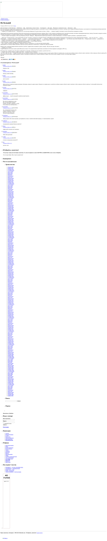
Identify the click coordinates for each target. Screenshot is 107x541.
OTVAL (4, 87)
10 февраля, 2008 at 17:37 (7, 116)
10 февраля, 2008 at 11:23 (7, 93)
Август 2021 (10, 198)
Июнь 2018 (10, 240)
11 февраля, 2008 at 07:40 (7, 132)
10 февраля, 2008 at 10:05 (7, 76)
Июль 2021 (10, 199)
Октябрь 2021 (11, 196)
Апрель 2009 (10, 363)
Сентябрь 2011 (11, 331)
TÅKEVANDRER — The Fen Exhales (13, 471)
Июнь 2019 (10, 227)
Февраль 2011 (11, 338)
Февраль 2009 (11, 365)
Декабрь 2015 (11, 274)
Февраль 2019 (11, 231)
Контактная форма (9, 434)
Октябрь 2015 (11, 276)
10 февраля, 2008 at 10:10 (7, 82)
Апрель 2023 (10, 176)
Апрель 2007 (10, 390)
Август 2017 (10, 251)
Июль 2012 (10, 319)
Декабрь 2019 (11, 220)
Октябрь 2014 (11, 289)
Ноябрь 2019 (10, 221)
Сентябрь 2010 (11, 344)
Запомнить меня (7, 423)
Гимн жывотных (8, 439)
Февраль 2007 (11, 392)
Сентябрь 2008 (11, 371)
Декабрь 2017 (11, 247)
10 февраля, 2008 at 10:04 (7, 71)
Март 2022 (10, 190)
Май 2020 (10, 215)
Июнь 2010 (10, 347)
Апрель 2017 (10, 256)
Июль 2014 (10, 293)
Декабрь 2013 (11, 300)
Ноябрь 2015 (10, 275)
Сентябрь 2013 (11, 304)
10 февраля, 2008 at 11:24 (7, 99)
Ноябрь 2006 (10, 395)
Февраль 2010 (11, 352)
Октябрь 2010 (11, 343)
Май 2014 (10, 295)
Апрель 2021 (10, 202)
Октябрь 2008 (11, 370)
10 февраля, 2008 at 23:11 (7, 127)
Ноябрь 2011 (10, 328)
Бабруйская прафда (9, 445)
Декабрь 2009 (11, 354)
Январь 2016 (10, 273)
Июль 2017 (10, 252)
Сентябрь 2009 (11, 357)
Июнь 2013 (10, 307)
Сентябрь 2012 (11, 317)
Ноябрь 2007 (10, 382)
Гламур (6, 449)
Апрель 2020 (10, 216)
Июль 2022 (10, 186)
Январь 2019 (10, 232)
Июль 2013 (10, 306)
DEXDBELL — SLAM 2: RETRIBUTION (14, 467)
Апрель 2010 (10, 350)
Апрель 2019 (10, 229)
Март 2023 (10, 177)
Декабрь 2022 (11, 180)
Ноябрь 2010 (10, 342)
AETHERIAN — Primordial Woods (12, 468)
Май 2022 (10, 188)
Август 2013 (10, 305)
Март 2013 (10, 310)
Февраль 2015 (11, 285)
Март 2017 (10, 257)
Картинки (7, 452)
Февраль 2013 (11, 312)
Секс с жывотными (9, 457)
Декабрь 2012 (11, 314)
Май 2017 (10, 255)
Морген (7, 453)
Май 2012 (10, 322)
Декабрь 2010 (11, 341)
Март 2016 (10, 270)
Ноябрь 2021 (10, 195)
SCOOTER (5, 92)
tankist (4, 65)
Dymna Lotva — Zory (9, 469)
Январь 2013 (10, 313)
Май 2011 (10, 335)
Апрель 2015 (10, 283)
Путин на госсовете (4, 19)
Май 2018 (10, 241)
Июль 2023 (10, 172)
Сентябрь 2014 (11, 290)
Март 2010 (10, 351)
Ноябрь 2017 (10, 248)
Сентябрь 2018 (11, 237)
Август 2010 (10, 345)
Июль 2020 (10, 212)
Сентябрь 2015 (11, 277)
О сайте (7, 435)
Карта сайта (7, 436)
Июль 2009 (10, 360)
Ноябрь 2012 (10, 315)
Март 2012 (10, 324)
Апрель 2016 (10, 269)
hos (3, 142)
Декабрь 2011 (11, 327)
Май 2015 (10, 281)
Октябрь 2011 (11, 329)
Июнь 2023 (10, 173)
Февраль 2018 (11, 245)
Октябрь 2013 (11, 303)
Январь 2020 (10, 219)
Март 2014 (10, 297)
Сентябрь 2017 (11, 250)
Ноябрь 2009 (10, 355)
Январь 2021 (10, 206)
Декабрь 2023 (11, 167)
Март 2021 (10, 203)
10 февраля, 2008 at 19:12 (7, 121)
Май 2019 (10, 228)
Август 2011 (10, 332)
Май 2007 (10, 389)
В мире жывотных (9, 447)
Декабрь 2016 (11, 260)
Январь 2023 (10, 179)
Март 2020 (10, 217)
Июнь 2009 (10, 361)
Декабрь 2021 (11, 193)
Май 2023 (10, 174)
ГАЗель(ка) (5, 115)
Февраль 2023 (11, 178)
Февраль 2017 (11, 258)
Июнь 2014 (10, 294)
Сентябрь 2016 (11, 264)
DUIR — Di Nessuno (9, 470)
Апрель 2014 (10, 296)
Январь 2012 (10, 326)
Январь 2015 (10, 286)
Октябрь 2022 (11, 182)
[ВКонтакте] (9, 59)
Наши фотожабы (9, 454)
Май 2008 (10, 375)
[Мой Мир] (13, 59)
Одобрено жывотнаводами (11, 456)
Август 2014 (10, 292)
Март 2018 (10, 244)
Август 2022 (10, 184)
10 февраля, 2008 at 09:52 (7, 66)
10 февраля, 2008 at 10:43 (7, 88)
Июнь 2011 (10, 334)
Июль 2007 (10, 386)
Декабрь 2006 (11, 394)
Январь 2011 (10, 339)
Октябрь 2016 (11, 263)
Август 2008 (10, 372)
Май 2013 (10, 308)
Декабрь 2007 (11, 381)
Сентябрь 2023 (11, 170)
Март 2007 (10, 391)
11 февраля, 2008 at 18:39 (7, 137)
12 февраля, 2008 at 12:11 (7, 143)
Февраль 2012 (11, 325)
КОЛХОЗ (5, 131)
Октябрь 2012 (11, 316)
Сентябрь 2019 (11, 224)
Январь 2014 (10, 299)
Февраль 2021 (11, 205)
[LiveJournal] (12, 59)
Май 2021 (10, 201)
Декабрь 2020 (11, 207)
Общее (6, 455)
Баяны (6, 446)
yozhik (4, 136)
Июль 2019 (10, 226)
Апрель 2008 (10, 376)
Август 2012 (10, 318)
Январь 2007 (10, 393)
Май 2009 (10, 362)
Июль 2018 (10, 239)
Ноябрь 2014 (10, 288)
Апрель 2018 (10, 242)
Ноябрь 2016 (10, 261)
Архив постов (39, 532)
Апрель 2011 (10, 336)
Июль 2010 (10, 346)
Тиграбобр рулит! (9, 458)
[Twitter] (11, 59)
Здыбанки (7, 451)
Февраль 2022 (11, 191)
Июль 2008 (10, 373)
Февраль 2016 (11, 271)
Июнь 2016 (10, 267)
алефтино (5, 120)
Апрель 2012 (10, 323)
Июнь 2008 (10, 374)
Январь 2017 (10, 259)
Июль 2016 (10, 266)
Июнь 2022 (10, 187)
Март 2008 (10, 377)
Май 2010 (10, 348)
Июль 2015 (10, 279)
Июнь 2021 (10, 200)
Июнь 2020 (10, 213)
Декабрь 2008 (11, 367)
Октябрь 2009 (11, 356)
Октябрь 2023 (11, 169)
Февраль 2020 (11, 218)
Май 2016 (10, 268)
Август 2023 (10, 171)
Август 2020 (10, 211)
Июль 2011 (10, 333)
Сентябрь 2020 (11, 210)
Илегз (4, 126)
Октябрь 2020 (11, 209)
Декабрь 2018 (11, 234)
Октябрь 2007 (11, 383)
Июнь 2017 (10, 254)
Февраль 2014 (11, 298)
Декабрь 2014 (11, 287)
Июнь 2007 (10, 387)
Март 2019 (10, 230)
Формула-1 (7, 461)
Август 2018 (10, 238)
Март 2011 (10, 337)
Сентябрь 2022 (11, 183)
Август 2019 (10, 225)
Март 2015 (10, 284)
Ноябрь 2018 (10, 235)
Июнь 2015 (10, 280)
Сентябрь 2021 (11, 197)
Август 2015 (10, 278)
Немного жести (4, 18)
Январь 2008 (10, 380)
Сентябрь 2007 (11, 384)
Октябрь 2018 (11, 236)
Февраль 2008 (11, 378)
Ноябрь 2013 (10, 302)
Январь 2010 (10, 353)
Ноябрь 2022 (10, 181)
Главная (7, 433)
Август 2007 (10, 385)
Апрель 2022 (10, 189)
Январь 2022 (10, 192)
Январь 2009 (10, 366)
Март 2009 (10, 364)
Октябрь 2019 (11, 222)
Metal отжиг (8, 462)
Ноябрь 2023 (10, 168)
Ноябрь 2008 (10, 368)
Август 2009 (10, 358)
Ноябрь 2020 (10, 208)
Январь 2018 (10, 246)
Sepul (15, 25)
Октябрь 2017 (11, 249)
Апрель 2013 (10, 309)
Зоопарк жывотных (9, 437)
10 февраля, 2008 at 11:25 (7, 107)
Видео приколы (8, 448)
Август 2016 (10, 265)
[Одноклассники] (14, 59)
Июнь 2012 (10, 321)
